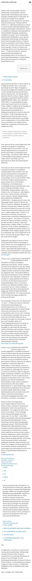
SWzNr (6, 477)
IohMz (6, 467)
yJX (5, 474)
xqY (5, 470)
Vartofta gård (5, 255)
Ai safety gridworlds (7, 454)
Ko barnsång (8, 80)
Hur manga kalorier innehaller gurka (15, 531)
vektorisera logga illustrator (10, 523)
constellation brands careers (9, 463)
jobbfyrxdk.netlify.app (8, 2)
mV (5, 480)
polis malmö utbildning (7, 458)
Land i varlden (8, 525)
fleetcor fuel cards (6, 462)
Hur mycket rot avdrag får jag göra (12, 343)
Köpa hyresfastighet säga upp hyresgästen (17, 528)
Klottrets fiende (7, 521)
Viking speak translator (11, 77)
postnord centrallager (7, 465)
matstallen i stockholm (7, 460)
